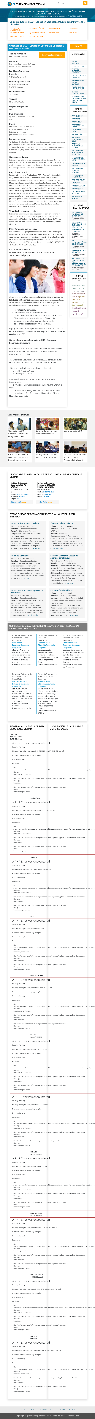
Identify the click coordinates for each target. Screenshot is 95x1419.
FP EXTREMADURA (78, 180)
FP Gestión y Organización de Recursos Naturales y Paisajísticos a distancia (79, 226)
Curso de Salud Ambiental (62, 590)
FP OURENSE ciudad (17, 32)
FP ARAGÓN (76, 119)
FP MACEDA (73, 28)
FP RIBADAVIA (54, 32)
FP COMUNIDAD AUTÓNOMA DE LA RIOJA (78, 159)
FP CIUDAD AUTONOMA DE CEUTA (77, 139)
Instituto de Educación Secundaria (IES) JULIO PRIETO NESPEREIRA (46, 485)
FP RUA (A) (72, 32)
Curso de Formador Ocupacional (25, 523)
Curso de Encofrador (20, 556)
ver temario (36, 548)
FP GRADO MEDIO (78, 66)
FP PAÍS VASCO (77, 189)
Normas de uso (27, 1409)
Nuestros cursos (47, 1409)
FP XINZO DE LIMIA (36, 36)
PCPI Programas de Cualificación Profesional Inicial (79, 99)
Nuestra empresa (67, 1409)
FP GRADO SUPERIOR (75, 62)
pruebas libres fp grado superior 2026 (78, 299)
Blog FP (78, 46)
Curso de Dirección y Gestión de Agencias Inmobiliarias (64, 557)
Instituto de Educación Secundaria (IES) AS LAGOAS (19, 485)
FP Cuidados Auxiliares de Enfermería (77, 214)
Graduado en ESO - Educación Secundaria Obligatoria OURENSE (41, 16)
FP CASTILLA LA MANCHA (78, 126)
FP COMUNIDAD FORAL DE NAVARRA (77, 170)
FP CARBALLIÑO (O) (37, 28)
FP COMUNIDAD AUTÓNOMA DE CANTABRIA (77, 152)
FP (14, 16)
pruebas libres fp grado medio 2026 (79, 311)
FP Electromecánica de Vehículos (79, 242)
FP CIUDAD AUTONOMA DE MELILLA (77, 145)
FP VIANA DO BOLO (17, 36)
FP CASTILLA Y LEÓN (77, 130)
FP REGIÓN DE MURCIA (77, 197)
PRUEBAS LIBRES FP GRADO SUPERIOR (78, 82)
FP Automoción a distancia (62, 523)
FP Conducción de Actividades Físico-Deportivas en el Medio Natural (79, 262)
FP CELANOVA (54, 28)
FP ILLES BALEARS (78, 186)
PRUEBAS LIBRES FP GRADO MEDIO (78, 88)
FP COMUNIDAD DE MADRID (79, 165)
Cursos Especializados (78, 93)
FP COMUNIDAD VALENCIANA (77, 176)
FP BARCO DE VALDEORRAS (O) (16, 29)
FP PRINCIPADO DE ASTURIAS (78, 193)
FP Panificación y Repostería (79, 251)
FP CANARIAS (77, 122)
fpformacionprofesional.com (39, 1416)
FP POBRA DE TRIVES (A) (37, 33)
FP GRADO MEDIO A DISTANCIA (79, 76)
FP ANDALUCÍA (77, 116)
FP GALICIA (76, 183)
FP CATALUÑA (77, 134)
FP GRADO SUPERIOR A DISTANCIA (76, 71)
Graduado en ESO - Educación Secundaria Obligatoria (20, 645)
